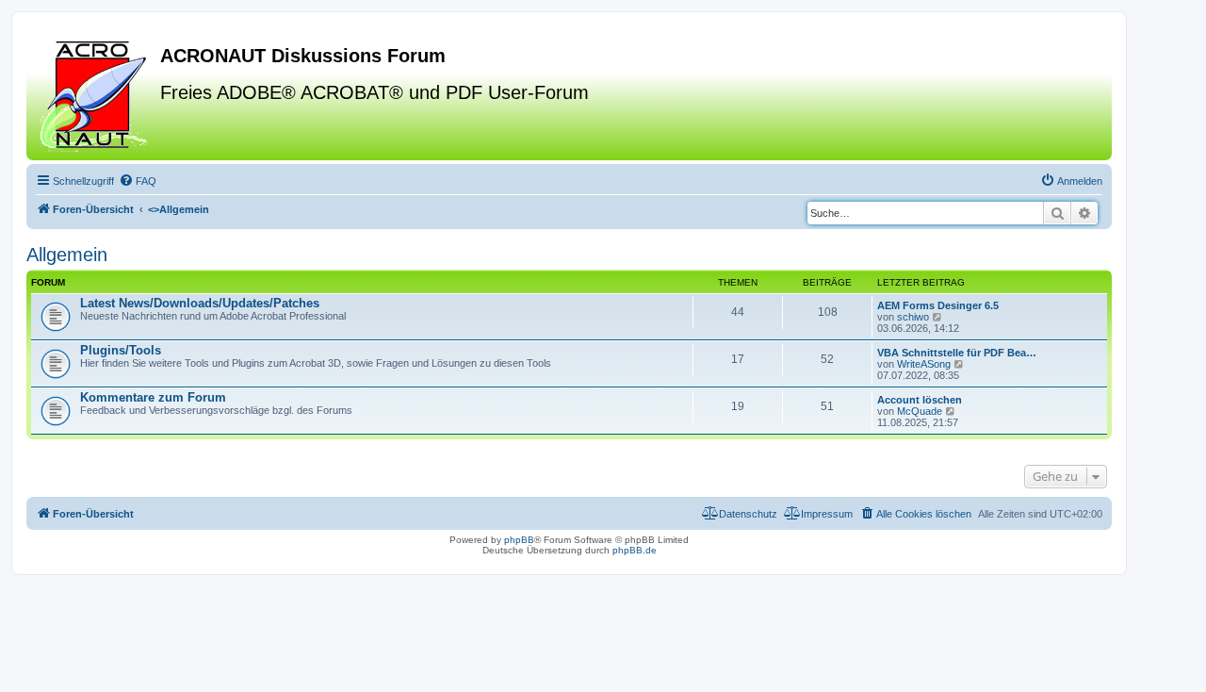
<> (178, 209)
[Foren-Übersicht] (95, 93)
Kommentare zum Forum (153, 397)
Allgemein (66, 254)
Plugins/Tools (120, 350)
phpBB (519, 540)
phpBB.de (634, 550)
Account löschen (919, 399)
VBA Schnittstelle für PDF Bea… (956, 352)
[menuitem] (137, 181)
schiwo (913, 316)
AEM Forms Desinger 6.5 (938, 305)
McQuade (919, 411)
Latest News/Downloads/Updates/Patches (199, 303)
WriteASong (924, 364)
